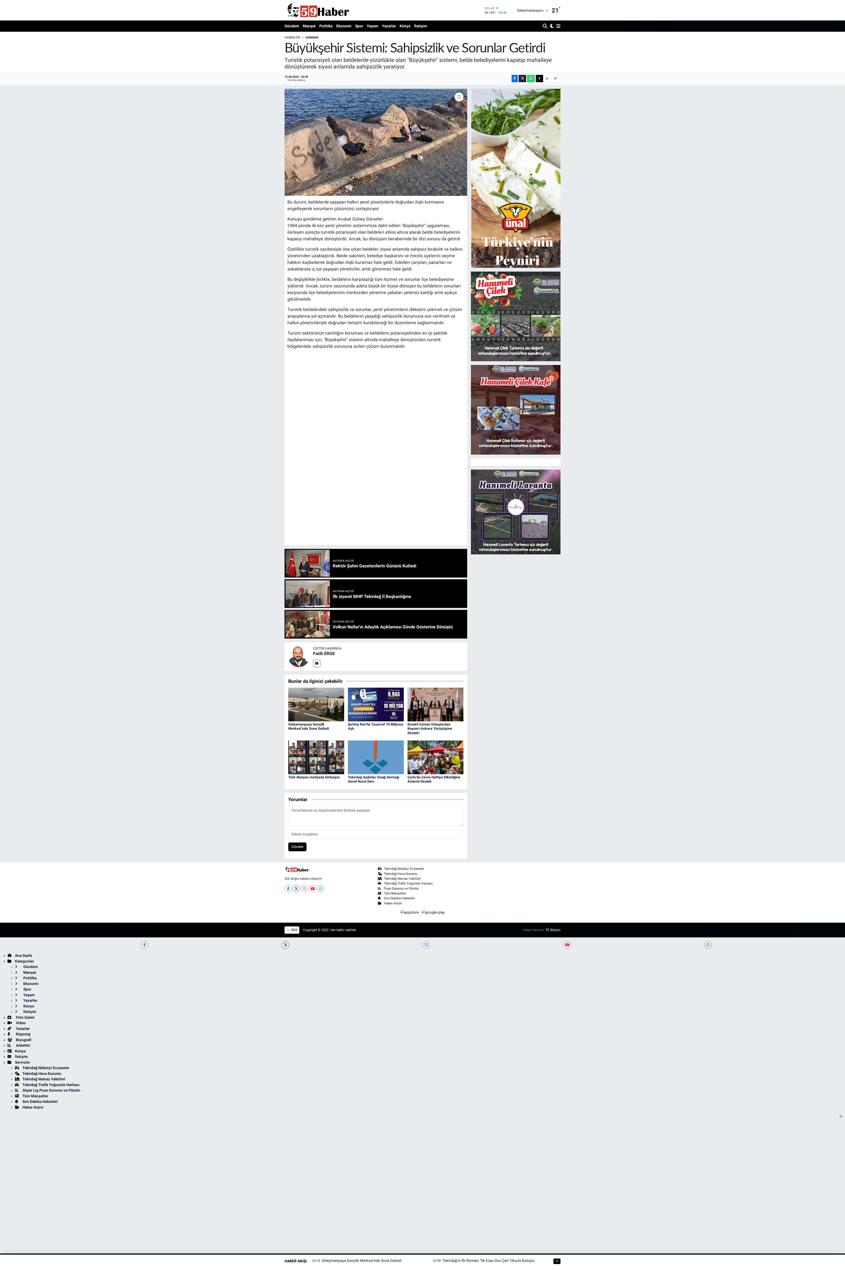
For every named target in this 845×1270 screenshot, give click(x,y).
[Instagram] (304, 888)
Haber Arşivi (393, 903)
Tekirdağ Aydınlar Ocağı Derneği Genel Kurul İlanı (373, 779)
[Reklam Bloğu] (515, 178)
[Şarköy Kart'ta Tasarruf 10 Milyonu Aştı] (376, 704)
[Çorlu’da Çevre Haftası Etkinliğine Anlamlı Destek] (435, 757)
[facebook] (144, 945)
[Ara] (545, 26)
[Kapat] (842, 1117)
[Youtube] (312, 888)
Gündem (292, 26)
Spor (359, 26)
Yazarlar (389, 26)
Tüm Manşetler (395, 893)
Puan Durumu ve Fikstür (401, 888)
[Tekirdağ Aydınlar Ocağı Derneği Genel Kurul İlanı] (376, 757)
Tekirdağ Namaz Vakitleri (402, 879)
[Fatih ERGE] (298, 656)
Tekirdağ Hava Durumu (400, 874)
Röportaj (22, 1034)
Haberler (292, 37)
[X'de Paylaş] (522, 78)
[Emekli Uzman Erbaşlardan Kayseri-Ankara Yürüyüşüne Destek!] (435, 704)
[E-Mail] (316, 663)
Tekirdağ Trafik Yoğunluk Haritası (408, 883)
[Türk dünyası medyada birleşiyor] (316, 757)
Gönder (297, 846)
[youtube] (567, 945)
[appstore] (410, 912)
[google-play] (433, 912)
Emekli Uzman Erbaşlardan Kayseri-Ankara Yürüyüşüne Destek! (430, 728)
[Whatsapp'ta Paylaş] (531, 78)
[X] (296, 888)
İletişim (420, 26)
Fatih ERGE (324, 653)
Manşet (309, 26)
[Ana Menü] (558, 26)
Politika (325, 26)
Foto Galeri (25, 1017)
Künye (405, 26)
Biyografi (23, 1040)
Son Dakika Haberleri (399, 898)
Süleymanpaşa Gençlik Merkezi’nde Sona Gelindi (308, 726)
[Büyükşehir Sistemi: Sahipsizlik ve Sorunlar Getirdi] (376, 142)
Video (20, 1023)
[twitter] (285, 945)
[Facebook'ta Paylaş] (515, 78)
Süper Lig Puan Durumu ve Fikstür (51, 1090)
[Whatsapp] (320, 888)
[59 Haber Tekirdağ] (329, 10)
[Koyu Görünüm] (551, 26)
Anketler (22, 1045)
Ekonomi (343, 26)
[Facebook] (288, 888)
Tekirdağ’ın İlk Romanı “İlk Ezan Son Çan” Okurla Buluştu (489, 1260)
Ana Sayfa (23, 955)
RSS (293, 930)
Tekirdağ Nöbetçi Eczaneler (404, 869)
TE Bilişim (553, 930)
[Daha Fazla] (539, 78)
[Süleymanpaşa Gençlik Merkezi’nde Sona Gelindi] (316, 704)
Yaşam (372, 26)
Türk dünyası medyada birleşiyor (314, 777)
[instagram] (426, 945)
